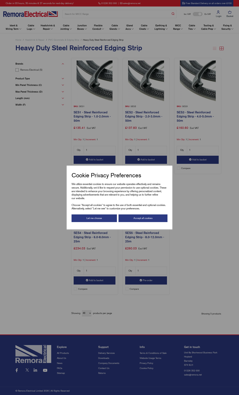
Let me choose (94, 218)
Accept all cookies (143, 218)
